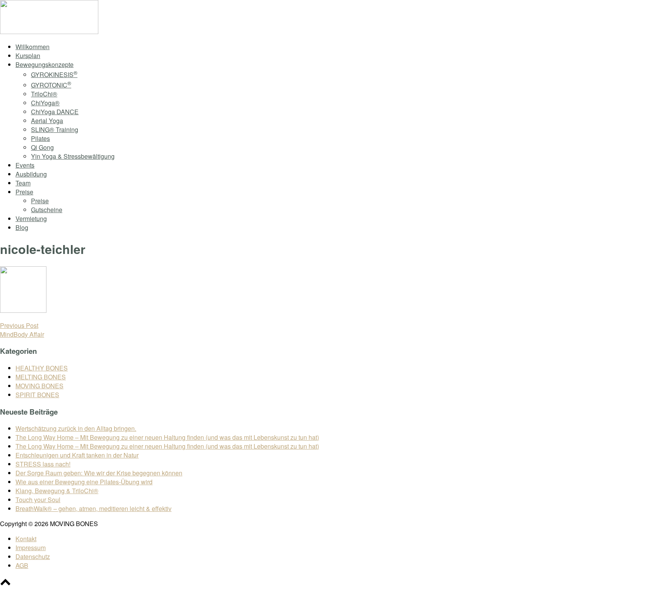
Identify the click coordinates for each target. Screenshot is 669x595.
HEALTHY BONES (41, 368)
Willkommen (32, 46)
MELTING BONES (40, 376)
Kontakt (25, 538)
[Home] (49, 31)
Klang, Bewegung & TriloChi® (56, 490)
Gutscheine (46, 209)
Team (23, 182)
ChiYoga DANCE (55, 111)
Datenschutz (32, 556)
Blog (21, 227)
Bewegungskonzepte (44, 64)
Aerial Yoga (47, 120)
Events (24, 165)
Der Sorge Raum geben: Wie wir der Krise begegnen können (98, 472)
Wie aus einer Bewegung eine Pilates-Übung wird (84, 481)
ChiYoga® (45, 102)
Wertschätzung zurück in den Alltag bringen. (75, 428)
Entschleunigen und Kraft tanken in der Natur (77, 455)
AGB (21, 565)
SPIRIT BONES (37, 394)
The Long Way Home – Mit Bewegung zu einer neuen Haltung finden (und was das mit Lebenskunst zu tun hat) (167, 437)
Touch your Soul (37, 499)
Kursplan (27, 55)
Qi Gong (42, 147)
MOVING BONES (39, 385)
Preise (24, 191)
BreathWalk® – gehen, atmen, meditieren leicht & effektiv (93, 508)
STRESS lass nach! (42, 464)
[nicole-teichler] (23, 310)
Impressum (30, 547)
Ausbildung (31, 174)
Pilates (40, 138)
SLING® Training (54, 129)
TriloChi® (44, 93)
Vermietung (31, 218)
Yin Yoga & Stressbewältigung (73, 156)
